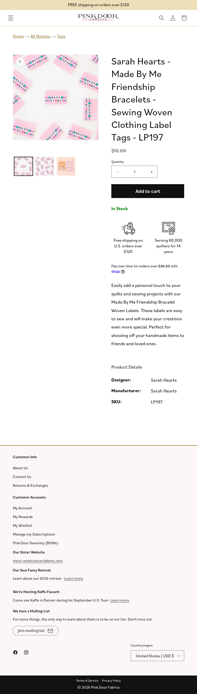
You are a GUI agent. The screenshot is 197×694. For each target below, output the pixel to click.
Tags (61, 36)
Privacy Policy (111, 680)
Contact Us (22, 476)
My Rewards (23, 516)
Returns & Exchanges (30, 485)
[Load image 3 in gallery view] (66, 166)
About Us (20, 467)
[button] (10, 18)
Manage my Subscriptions (34, 534)
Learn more (73, 578)
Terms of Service (87, 680)
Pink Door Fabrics (105, 687)
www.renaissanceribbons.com (38, 560)
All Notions (40, 36)
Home (18, 36)
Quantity (117, 162)
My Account (22, 507)
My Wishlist (22, 525)
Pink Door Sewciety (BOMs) (35, 542)
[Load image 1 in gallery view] (23, 166)
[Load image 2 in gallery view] (44, 166)
